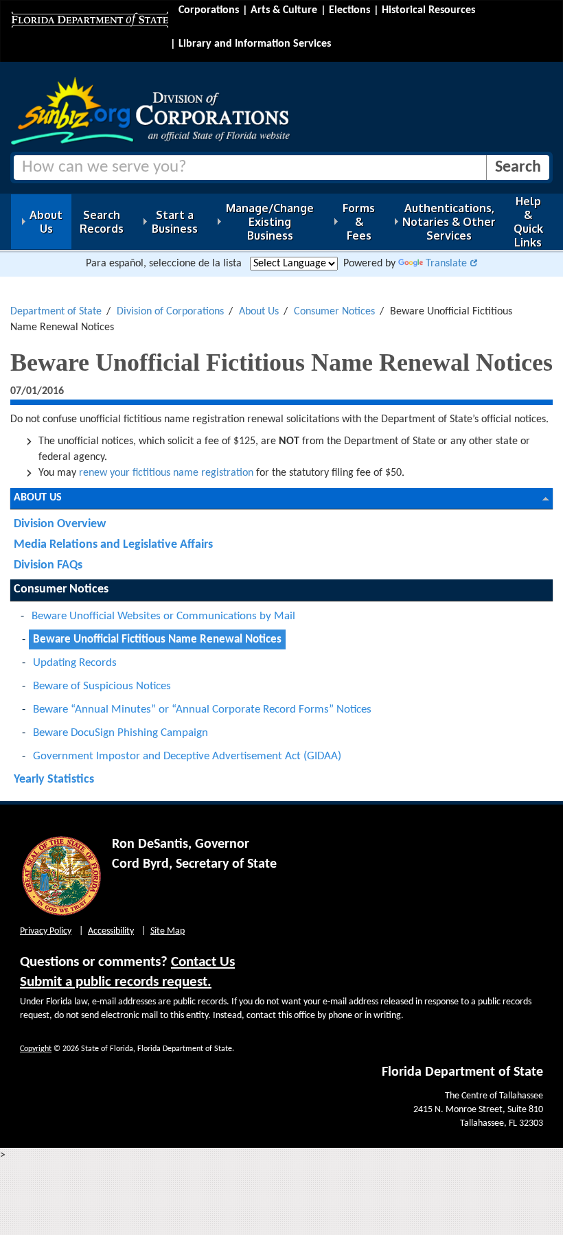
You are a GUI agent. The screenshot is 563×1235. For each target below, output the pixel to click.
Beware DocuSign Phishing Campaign (120, 733)
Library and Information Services (255, 43)
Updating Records (75, 663)
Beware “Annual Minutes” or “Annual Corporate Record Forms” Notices (202, 709)
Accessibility (111, 931)
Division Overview (60, 524)
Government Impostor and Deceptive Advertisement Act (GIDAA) (187, 756)
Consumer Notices (334, 311)
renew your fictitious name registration (166, 473)
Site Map (167, 931)
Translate (446, 263)
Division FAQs (48, 565)
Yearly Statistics (54, 779)
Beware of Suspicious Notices (102, 686)
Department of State (56, 311)
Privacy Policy (45, 931)
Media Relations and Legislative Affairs (113, 544)
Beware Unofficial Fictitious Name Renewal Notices (157, 639)
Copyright (35, 1049)
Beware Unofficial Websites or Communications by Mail (163, 616)
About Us (259, 311)
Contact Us (203, 962)
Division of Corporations (170, 311)
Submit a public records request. (115, 982)
